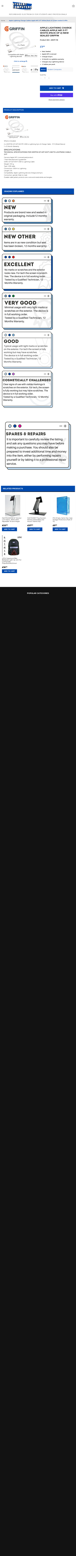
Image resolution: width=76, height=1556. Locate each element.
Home (3, 20)
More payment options (57, 100)
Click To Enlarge (20, 61)
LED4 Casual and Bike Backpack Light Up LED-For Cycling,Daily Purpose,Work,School (11, 560)
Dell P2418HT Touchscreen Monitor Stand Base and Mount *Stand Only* (36, 519)
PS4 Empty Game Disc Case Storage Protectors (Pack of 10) (62, 519)
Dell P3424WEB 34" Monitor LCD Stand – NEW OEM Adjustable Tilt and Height (11, 519)
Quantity (43, 75)
